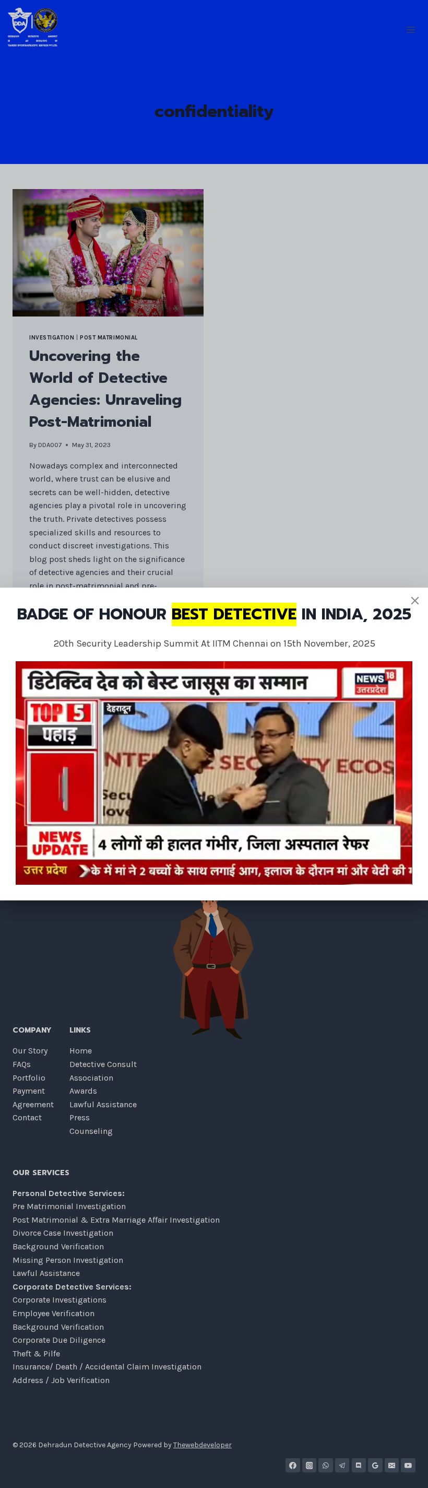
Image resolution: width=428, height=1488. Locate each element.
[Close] (415, 600)
